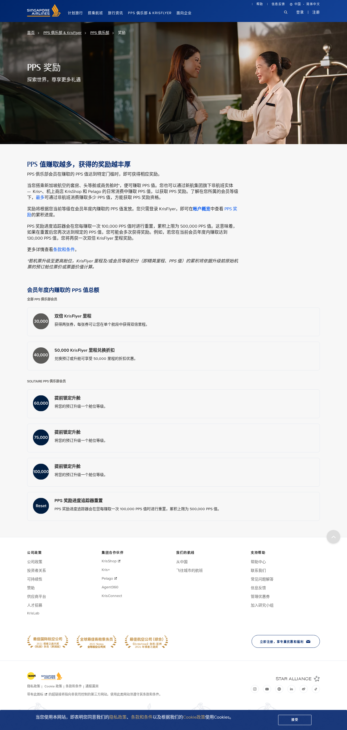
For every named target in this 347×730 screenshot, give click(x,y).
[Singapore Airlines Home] (44, 15)
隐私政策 (118, 717)
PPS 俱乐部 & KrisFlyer (150, 13)
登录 (300, 12)
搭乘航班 (95, 13)
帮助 (259, 4)
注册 (316, 12)
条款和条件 (142, 717)
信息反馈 (278, 4)
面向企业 (184, 13)
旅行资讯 (115, 13)
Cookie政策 (194, 717)
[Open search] (289, 16)
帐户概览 (201, 209)
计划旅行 (75, 13)
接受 (294, 720)
